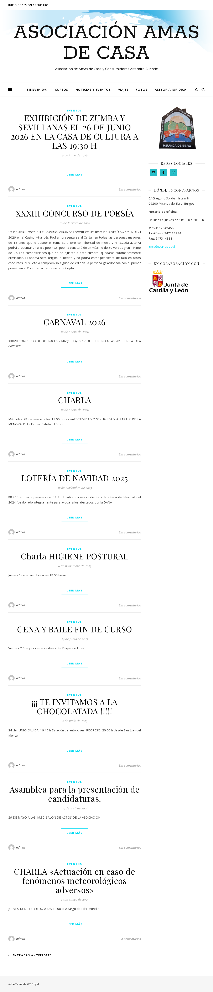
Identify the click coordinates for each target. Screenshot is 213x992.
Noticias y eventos (93, 89)
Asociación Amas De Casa (106, 43)
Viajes (123, 89)
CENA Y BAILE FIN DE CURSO (74, 629)
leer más (75, 174)
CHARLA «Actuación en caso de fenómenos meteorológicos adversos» (74, 880)
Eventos (74, 110)
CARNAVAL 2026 (74, 321)
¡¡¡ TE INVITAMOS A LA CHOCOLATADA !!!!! (75, 706)
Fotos (141, 89)
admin (20, 189)
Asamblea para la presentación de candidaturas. (75, 794)
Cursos (61, 89)
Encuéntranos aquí (162, 246)
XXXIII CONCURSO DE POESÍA (75, 213)
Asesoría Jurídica (170, 89)
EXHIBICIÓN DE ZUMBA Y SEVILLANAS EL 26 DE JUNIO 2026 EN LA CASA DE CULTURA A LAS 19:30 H (75, 131)
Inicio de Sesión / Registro (28, 5)
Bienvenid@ (37, 89)
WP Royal (33, 984)
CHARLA (74, 399)
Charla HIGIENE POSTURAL (75, 556)
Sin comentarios (130, 189)
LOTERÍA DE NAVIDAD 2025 (74, 477)
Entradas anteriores (31, 955)
